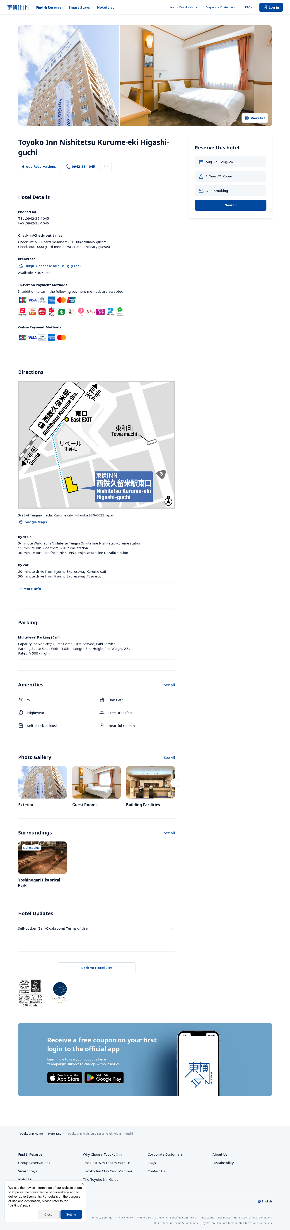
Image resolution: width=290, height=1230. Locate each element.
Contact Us (156, 1171)
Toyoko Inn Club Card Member (108, 1171)
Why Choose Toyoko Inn (102, 1154)
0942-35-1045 (83, 166)
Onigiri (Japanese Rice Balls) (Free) (52, 266)
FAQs (248, 7)
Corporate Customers (221, 7)
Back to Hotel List (96, 967)
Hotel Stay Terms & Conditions (253, 1217)
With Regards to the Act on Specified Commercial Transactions (175, 1217)
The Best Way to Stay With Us (106, 1162)
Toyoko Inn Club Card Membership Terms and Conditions (236, 1223)
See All (169, 684)
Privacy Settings (102, 1217)
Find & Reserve (48, 7)
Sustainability (223, 1162)
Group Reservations (39, 166)
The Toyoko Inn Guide (100, 1179)
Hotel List (105, 7)
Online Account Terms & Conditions (176, 1223)
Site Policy (224, 1217)
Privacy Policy (124, 1217)
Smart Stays (79, 7)
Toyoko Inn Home (30, 1133)
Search (231, 205)
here (102, 1059)
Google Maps (35, 522)
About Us (220, 1154)
